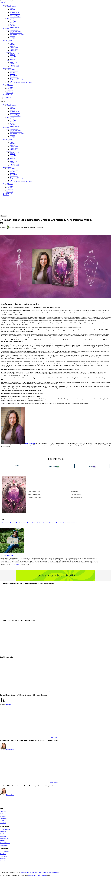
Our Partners (3, 818)
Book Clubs (3, 854)
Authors (9, 140)
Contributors (10, 189)
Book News (6, 127)
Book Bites (13, 171)
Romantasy (13, 522)
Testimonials (3, 836)
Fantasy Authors (14, 148)
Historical (12, 158)
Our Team (9, 187)
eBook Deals (3, 856)
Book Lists (12, 173)
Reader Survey (4, 845)
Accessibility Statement (53, 872)
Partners (9, 190)
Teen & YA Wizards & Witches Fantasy (64, 522)
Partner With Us (4, 838)
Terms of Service (33, 872)
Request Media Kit (5, 843)
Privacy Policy (25, 872)
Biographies (13, 118)
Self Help (12, 124)
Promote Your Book (5, 829)
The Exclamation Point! (16, 132)
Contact (2, 820)
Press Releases (13, 138)
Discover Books (7, 167)
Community (6, 183)
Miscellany (12, 135)
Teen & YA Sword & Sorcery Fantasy (42, 522)
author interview (5, 522)
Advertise (2, 840)
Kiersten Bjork (10, 749)
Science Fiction (14, 146)
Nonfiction (12, 108)
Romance (12, 110)
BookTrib (8, 704)
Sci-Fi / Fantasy (14, 114)
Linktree (18, 564)
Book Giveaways (7, 193)
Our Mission (10, 186)
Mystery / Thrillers (14, 111)
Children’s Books (14, 126)
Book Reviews (7, 104)
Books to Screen (14, 176)
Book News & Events (12, 129)
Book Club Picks (14, 177)
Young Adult (13, 120)
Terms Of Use (42, 872)
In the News (13, 136)
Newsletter (6, 195)
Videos (11, 180)
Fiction (11, 107)
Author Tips (3, 831)
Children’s (12, 154)
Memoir (12, 121)
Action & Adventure (15, 113)
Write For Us (10, 192)
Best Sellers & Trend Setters (17, 133)
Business (12, 123)
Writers (8, 159)
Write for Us (3, 823)
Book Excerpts (13, 174)
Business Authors (14, 152)
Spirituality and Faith (15, 116)
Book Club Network (5, 834)
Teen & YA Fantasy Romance (24, 522)
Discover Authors (7, 139)
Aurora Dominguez (15, 227)
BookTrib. (2, 2)
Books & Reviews (11, 105)
